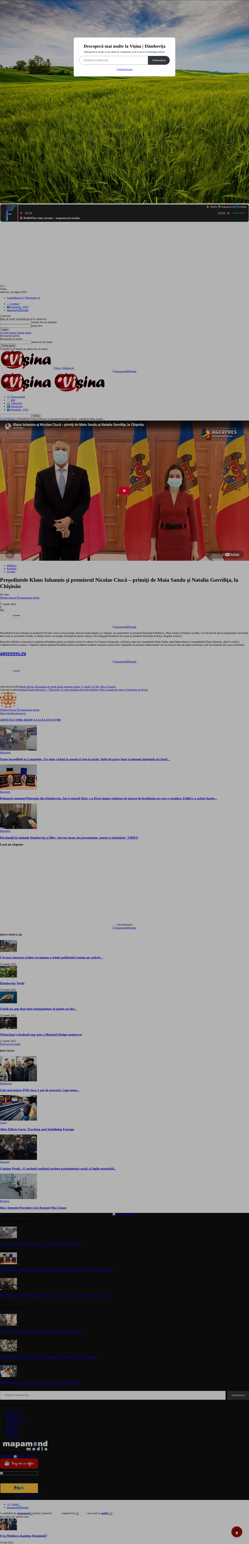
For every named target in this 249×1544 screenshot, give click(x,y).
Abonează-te (159, 60)
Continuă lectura (124, 69)
